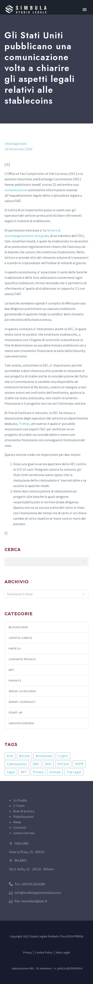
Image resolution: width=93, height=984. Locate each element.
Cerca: (83, 562)
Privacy (15, 680)
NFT (11, 669)
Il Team (18, 805)
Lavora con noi (24, 833)
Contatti (19, 827)
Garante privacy (22, 659)
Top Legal (73, 772)
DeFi (48, 764)
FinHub (24, 423)
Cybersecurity (17, 764)
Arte (10, 756)
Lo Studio (20, 800)
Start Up (16, 712)
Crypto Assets (20, 637)
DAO (36, 764)
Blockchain (18, 627)
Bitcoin (24, 756)
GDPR (79, 764)
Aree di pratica (23, 811)
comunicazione (16, 190)
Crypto (63, 756)
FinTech (15, 648)
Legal (11, 772)
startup (55, 772)
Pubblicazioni (23, 816)
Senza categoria (22, 691)
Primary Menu (84, 9)
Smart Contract (22, 701)
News (17, 822)
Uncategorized (15, 143)
